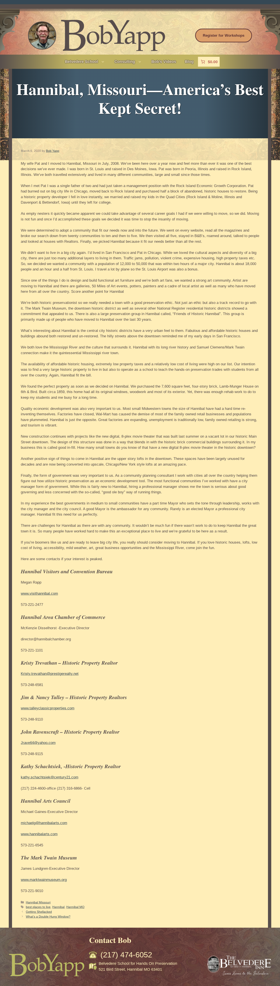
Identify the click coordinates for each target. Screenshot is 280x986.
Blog (189, 61)
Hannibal (58, 907)
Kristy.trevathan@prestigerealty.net (50, 674)
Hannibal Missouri (38, 902)
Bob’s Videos (163, 61)
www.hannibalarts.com (39, 834)
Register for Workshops (223, 35)
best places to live (38, 907)
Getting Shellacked (39, 911)
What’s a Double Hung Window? (48, 916)
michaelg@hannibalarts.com (44, 823)
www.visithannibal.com (39, 593)
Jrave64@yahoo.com (38, 743)
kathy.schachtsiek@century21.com (49, 777)
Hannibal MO (75, 907)
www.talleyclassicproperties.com (47, 708)
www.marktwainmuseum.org (44, 880)
